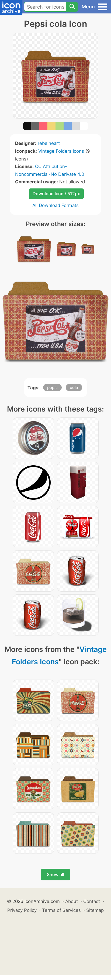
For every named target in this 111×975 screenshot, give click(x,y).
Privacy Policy (22, 910)
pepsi (52, 387)
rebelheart (49, 143)
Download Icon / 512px (56, 193)
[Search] (72, 7)
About (71, 901)
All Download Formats (55, 205)
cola (74, 387)
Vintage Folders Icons (61, 151)
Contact (91, 901)
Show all (55, 874)
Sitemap (95, 910)
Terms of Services (61, 910)
